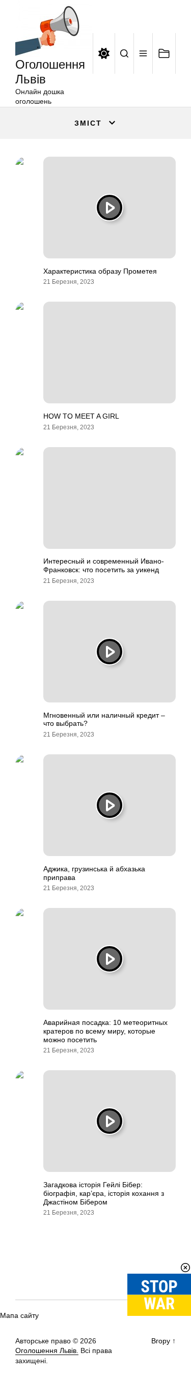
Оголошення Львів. (46, 1350)
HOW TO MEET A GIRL (81, 416)
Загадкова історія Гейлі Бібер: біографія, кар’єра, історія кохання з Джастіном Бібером (103, 1193)
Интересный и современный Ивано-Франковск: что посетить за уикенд (103, 565)
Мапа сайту (19, 1315)
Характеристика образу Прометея (100, 271)
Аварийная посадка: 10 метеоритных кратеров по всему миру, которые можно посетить (105, 1031)
